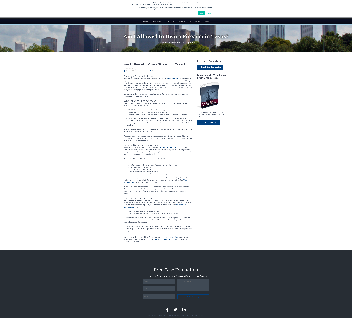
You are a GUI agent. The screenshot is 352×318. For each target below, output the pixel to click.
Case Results (170, 21)
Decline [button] (209, 13)
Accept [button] (201, 13)
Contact (206, 21)
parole (186, 189)
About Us (146, 21)
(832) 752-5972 (199, 315)
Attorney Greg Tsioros (171, 237)
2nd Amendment (172, 79)
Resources (181, 21)
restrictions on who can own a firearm (171, 147)
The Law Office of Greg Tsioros (165, 239)
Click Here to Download (208, 122)
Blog (189, 21)
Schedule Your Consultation (210, 67)
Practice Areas (157, 21)
